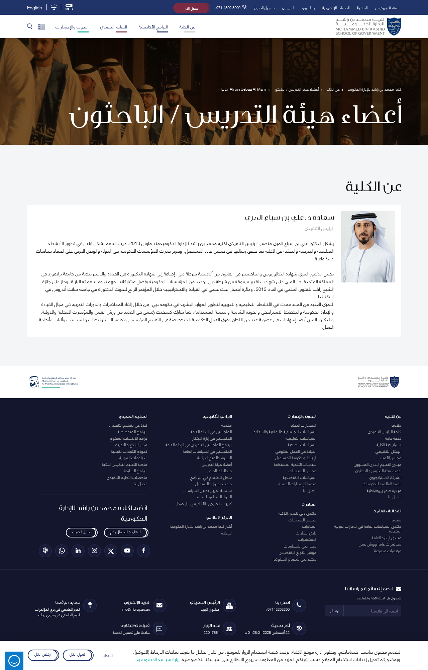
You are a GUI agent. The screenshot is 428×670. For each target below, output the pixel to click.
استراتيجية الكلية (389, 444)
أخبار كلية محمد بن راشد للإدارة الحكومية (201, 526)
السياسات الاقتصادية (299, 477)
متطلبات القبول (219, 470)
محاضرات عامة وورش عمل (380, 544)
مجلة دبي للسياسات (300, 546)
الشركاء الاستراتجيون (385, 477)
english (34, 7)
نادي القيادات (306, 532)
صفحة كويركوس (387, 7)
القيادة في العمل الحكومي (296, 451)
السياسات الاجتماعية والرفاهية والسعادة (285, 431)
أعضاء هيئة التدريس (217, 464)
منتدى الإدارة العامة (386, 537)
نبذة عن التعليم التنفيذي (128, 425)
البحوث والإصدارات (72, 26)
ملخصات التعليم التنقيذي (127, 477)
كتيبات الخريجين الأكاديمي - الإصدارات (202, 503)
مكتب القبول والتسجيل (213, 483)
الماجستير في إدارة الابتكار (212, 438)
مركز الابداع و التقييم (131, 444)
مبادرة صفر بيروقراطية (384, 490)
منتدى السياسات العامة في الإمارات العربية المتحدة (367, 528)
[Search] (29, 26)
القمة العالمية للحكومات (382, 483)
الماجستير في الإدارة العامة (211, 431)
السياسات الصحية (302, 444)
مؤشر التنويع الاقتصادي (297, 552)
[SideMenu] (41, 26)
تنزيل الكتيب (81, 531)
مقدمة (396, 425)
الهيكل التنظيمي (388, 451)
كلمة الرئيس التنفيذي (384, 431)
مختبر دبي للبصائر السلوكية (294, 559)
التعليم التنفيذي (113, 26)
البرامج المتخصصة (132, 431)
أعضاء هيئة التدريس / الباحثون (378, 470)
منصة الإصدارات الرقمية (297, 483)
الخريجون (288, 7)
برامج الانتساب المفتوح (128, 438)
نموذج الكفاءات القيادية (129, 451)
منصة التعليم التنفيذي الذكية (124, 464)
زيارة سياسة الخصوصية (158, 659)
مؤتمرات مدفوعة (387, 550)
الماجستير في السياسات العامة (207, 451)
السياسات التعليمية (301, 438)
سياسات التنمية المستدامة (295, 464)
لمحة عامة (393, 438)
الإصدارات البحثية (303, 425)
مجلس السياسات (302, 470)
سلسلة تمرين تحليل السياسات (207, 490)
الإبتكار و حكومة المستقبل (295, 457)
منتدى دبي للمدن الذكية (297, 513)
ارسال (334, 610)
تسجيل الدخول (264, 7)
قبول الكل (77, 654)
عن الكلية (187, 26)
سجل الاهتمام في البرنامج (211, 477)
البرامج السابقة (135, 470)
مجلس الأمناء (390, 457)
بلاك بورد (308, 7)
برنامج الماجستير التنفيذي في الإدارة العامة (199, 444)
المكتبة (362, 7)
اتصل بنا (394, 496)
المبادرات (309, 526)
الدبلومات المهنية (133, 457)
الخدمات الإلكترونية (335, 7)
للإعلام (226, 532)
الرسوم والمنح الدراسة (214, 457)
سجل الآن (191, 7)
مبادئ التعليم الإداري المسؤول (377, 464)
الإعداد (108, 655)
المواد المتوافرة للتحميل (213, 496)
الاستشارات (307, 539)
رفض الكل (42, 654)
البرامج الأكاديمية (153, 26)
